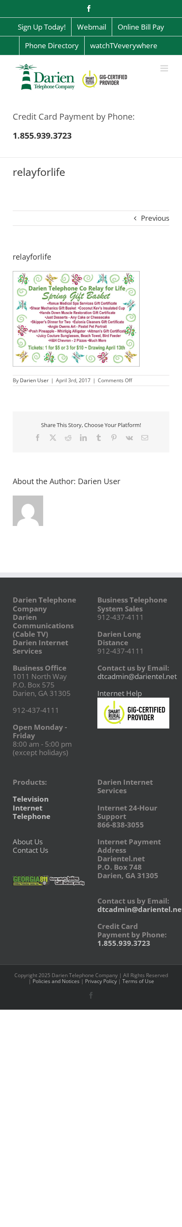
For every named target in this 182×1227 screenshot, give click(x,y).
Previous (155, 218)
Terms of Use (138, 981)
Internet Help (119, 693)
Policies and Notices (56, 981)
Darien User (34, 380)
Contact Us (30, 850)
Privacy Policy (101, 981)
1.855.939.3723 (123, 943)
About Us (28, 841)
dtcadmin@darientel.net (137, 676)
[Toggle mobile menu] (164, 68)
